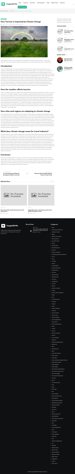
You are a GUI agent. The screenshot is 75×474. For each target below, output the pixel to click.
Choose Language (22, 7)
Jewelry (53, 328)
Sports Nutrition (55, 416)
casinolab (54, 261)
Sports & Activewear (56, 414)
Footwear (54, 301)
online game (54, 357)
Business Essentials (56, 252)
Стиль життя (54, 463)
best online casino (55, 241)
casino (53, 259)
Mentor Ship (54, 344)
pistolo (29, 207)
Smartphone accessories (57, 402)
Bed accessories (55, 238)
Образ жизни (55, 456)
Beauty (53, 234)
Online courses (55, 355)
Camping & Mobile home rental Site (59, 254)
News (53, 351)
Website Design (55, 447)
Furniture (53, 303)
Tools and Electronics (56, 427)
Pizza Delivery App (56, 382)
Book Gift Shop (55, 245)
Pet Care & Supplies (56, 373)
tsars (53, 438)
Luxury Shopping (55, 337)
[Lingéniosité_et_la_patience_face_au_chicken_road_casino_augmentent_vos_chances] (60, 49)
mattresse (54, 339)
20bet (53, 227)
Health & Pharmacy (56, 308)
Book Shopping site (56, 247)
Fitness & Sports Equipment (57, 292)
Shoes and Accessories (57, 396)
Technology (54, 425)
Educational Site (55, 276)
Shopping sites (55, 398)
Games (53, 306)
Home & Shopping (55, 317)
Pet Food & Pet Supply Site (57, 375)
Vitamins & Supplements (57, 441)
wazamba (54, 445)
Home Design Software (56, 324)
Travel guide (54, 432)
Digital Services (55, 270)
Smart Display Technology (57, 400)
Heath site (54, 310)
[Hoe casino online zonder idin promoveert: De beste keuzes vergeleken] (60, 32)
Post (65, 47)
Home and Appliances (56, 319)
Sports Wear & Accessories (57, 418)
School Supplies (55, 393)
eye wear (54, 283)
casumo (53, 263)
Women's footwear (55, 454)
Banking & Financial (56, 232)
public (53, 387)
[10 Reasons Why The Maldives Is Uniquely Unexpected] (60, 69)
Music (53, 346)
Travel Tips (25, 2)
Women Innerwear (55, 452)
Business (54, 250)
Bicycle (53, 243)
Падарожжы (54, 458)
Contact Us (62, 2)
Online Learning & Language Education (59, 360)
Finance (53, 290)
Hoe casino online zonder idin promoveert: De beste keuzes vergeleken (40, 230)
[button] (51, 182)
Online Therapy (55, 366)
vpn (52, 443)
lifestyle (53, 335)
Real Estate (54, 389)
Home (20, 2)
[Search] (73, 4)
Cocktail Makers (55, 265)
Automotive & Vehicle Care (57, 229)
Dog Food (54, 272)
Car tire (53, 256)
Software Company (56, 405)
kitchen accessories (56, 333)
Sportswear (54, 420)
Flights (53, 294)
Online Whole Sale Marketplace (58, 369)
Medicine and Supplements (57, 342)
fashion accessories (56, 288)
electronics (54, 279)
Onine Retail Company (56, 353)
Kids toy (53, 330)
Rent (53, 391)
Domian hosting (55, 274)
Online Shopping (55, 364)
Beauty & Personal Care (57, 236)
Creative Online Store (56, 268)
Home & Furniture (55, 312)
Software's (54, 407)
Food (53, 297)
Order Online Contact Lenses (58, 371)
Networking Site (55, 348)
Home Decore (55, 321)
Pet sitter (54, 378)
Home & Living (55, 315)
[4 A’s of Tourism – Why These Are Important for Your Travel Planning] (60, 60)
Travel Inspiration (41, 2)
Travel (53, 429)
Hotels (48, 2)
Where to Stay (54, 2)
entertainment (54, 281)
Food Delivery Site (55, 299)
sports (53, 411)
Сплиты (53, 461)
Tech (53, 423)
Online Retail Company (56, 362)
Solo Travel (32, 2)
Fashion (53, 286)
